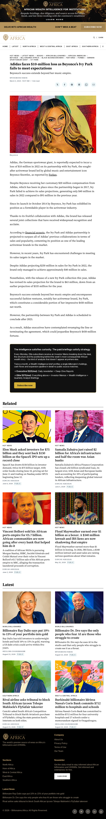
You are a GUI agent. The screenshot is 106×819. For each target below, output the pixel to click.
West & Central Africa (51, 46)
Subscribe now (93, 27)
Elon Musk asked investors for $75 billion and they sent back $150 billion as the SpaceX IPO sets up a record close (26, 454)
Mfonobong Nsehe (19, 78)
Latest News (28, 56)
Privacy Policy (60, 743)
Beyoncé (14, 58)
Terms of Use (60, 747)
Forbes (81, 58)
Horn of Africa (9, 768)
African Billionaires (56, 56)
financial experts (35, 232)
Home (5, 46)
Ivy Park (35, 60)
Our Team (58, 751)
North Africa (29, 46)
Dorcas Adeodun (11, 481)
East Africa (72, 46)
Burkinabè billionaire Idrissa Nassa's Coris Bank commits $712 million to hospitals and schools (78, 703)
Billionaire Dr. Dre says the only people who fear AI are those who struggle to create (78, 634)
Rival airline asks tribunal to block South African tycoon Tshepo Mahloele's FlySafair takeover (26, 703)
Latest (15, 46)
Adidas (40, 56)
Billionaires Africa (30, 58)
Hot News (14, 56)
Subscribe (62, 776)
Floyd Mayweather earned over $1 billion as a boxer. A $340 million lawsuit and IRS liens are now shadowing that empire (78, 536)
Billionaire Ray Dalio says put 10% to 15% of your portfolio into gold (26, 632)
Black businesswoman (52, 58)
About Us (58, 739)
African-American (77, 56)
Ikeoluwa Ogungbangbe (14, 651)
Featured (70, 58)
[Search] (94, 38)
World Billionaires (12, 627)
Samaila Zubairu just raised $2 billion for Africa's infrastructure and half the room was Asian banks (78, 454)
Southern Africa (90, 46)
